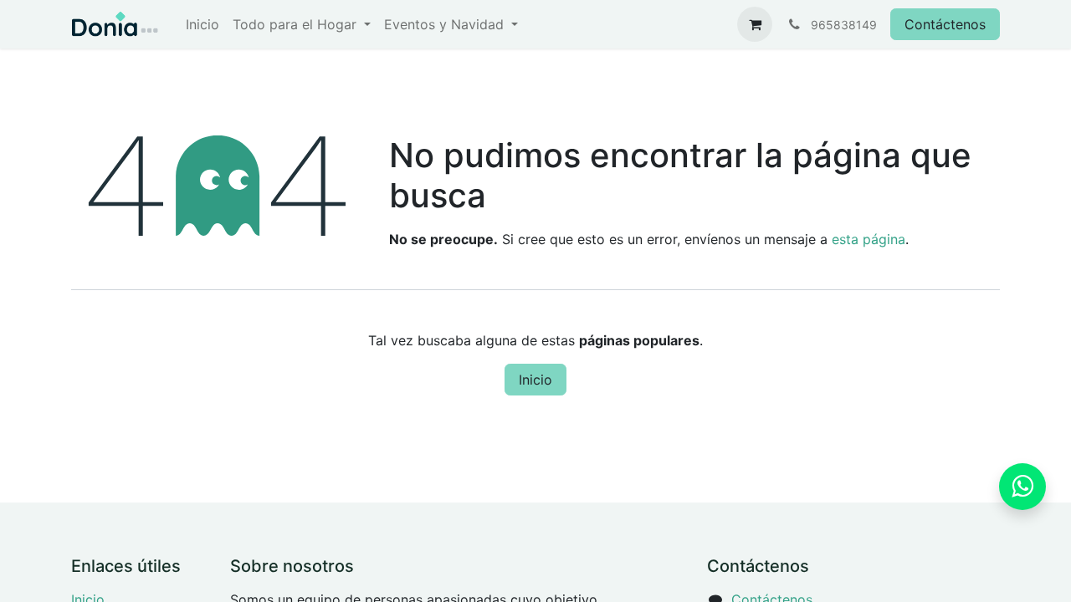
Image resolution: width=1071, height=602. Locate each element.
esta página (868, 239)
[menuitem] (202, 24)
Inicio (535, 379)
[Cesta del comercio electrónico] (754, 24)
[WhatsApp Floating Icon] (1022, 486)
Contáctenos (945, 24)
